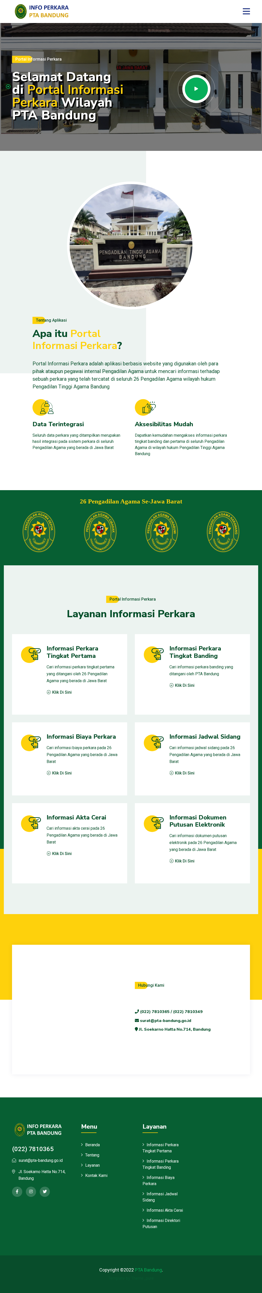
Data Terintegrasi (58, 424)
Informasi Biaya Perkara (81, 737)
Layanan (92, 1165)
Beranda (92, 1144)
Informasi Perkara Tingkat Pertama (72, 652)
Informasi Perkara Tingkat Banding (195, 652)
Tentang (92, 1155)
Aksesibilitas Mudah (164, 424)
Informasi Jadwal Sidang (205, 737)
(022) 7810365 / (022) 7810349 (171, 1012)
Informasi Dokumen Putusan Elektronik (197, 821)
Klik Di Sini (61, 692)
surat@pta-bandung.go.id (165, 1021)
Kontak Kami (96, 1175)
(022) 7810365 (33, 1149)
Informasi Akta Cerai (76, 817)
